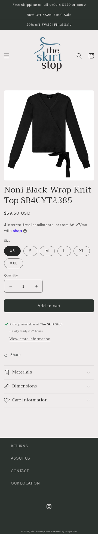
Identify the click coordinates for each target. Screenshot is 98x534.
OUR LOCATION (25, 483)
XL (81, 251)
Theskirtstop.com (40, 531)
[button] (7, 56)
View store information (30, 339)
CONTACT (20, 471)
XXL (13, 263)
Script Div (71, 531)
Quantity (11, 275)
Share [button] (15, 355)
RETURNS (19, 446)
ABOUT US (20, 458)
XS (12, 251)
